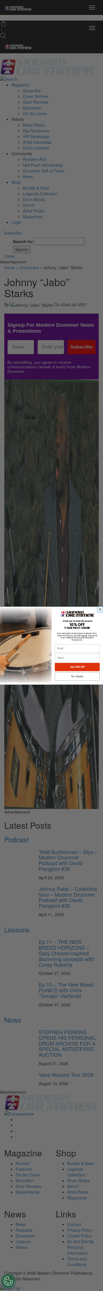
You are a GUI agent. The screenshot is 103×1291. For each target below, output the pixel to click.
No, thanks (77, 676)
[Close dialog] (101, 609)
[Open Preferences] (8, 1281)
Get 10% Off (77, 667)
